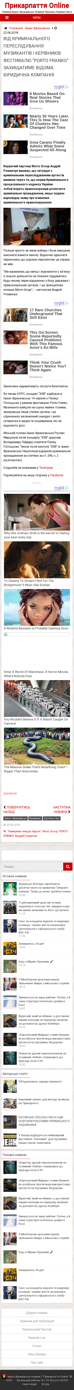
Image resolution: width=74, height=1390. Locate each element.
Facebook (56, 475)
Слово (36, 1346)
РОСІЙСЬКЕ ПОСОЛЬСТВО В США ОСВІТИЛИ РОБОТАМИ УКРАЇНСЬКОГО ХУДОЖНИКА (44, 1121)
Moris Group (50, 831)
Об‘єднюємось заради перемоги (40, 1081)
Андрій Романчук (26, 836)
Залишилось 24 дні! (31, 943)
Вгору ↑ (46, 1384)
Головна (15, 28)
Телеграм (46, 467)
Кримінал (35, 818)
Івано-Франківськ (37, 28)
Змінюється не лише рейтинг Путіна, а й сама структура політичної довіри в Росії (44, 1001)
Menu (37, 17)
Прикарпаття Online (37, 5)
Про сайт (37, 1362)
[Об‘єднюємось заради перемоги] (10, 1092)
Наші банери (37, 1354)
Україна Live (37, 1337)
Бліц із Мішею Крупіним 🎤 (36, 961)
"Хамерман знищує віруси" (24, 831)
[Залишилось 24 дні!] (10, 954)
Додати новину (37, 1313)
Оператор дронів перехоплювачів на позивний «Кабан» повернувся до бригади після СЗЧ (42, 1057)
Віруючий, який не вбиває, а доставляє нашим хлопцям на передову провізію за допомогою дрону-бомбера (44, 1019)
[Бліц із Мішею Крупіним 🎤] (10, 972)
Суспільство (52, 818)
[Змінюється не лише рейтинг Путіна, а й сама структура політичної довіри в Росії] (10, 1008)
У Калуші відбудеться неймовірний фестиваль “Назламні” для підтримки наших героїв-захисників (43, 1139)
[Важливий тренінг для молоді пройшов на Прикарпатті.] (10, 1110)
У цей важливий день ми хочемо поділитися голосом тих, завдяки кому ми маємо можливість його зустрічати (44, 906)
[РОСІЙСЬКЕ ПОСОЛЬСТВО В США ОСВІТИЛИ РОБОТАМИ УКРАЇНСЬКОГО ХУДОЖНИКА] (10, 1127)
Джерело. (10, 793)
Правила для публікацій (37, 1321)
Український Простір (37, 1329)
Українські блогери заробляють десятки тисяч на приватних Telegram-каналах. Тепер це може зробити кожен (45, 887)
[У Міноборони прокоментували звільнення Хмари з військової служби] (10, 990)
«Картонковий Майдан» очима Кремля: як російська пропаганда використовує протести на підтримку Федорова (44, 1038)
